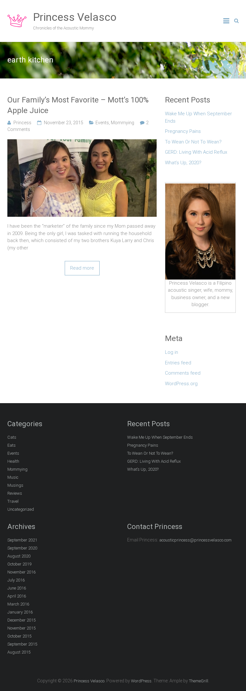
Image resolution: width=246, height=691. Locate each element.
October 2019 (19, 564)
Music (12, 477)
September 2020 (22, 548)
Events (102, 122)
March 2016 (18, 604)
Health (13, 461)
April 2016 (16, 596)
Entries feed (178, 363)
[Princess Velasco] (17, 15)
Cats (11, 437)
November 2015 (21, 628)
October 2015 (19, 636)
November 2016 (21, 572)
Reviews (14, 493)
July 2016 (16, 580)
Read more (82, 268)
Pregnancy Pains (183, 131)
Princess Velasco (75, 17)
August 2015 (18, 652)
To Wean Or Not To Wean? (193, 142)
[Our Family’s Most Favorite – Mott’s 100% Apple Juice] (82, 143)
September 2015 (22, 644)
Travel (13, 501)
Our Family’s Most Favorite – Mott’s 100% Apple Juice (78, 105)
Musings (15, 485)
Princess (22, 122)
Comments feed (183, 373)
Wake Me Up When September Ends (198, 117)
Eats (11, 445)
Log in (171, 352)
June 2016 (16, 588)
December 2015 (21, 620)
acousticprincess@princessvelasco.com (195, 540)
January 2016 (20, 612)
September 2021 (22, 540)
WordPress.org (181, 383)
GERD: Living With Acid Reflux (196, 152)
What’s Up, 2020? (183, 163)
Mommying (122, 122)
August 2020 (18, 556)
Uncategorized (20, 509)
